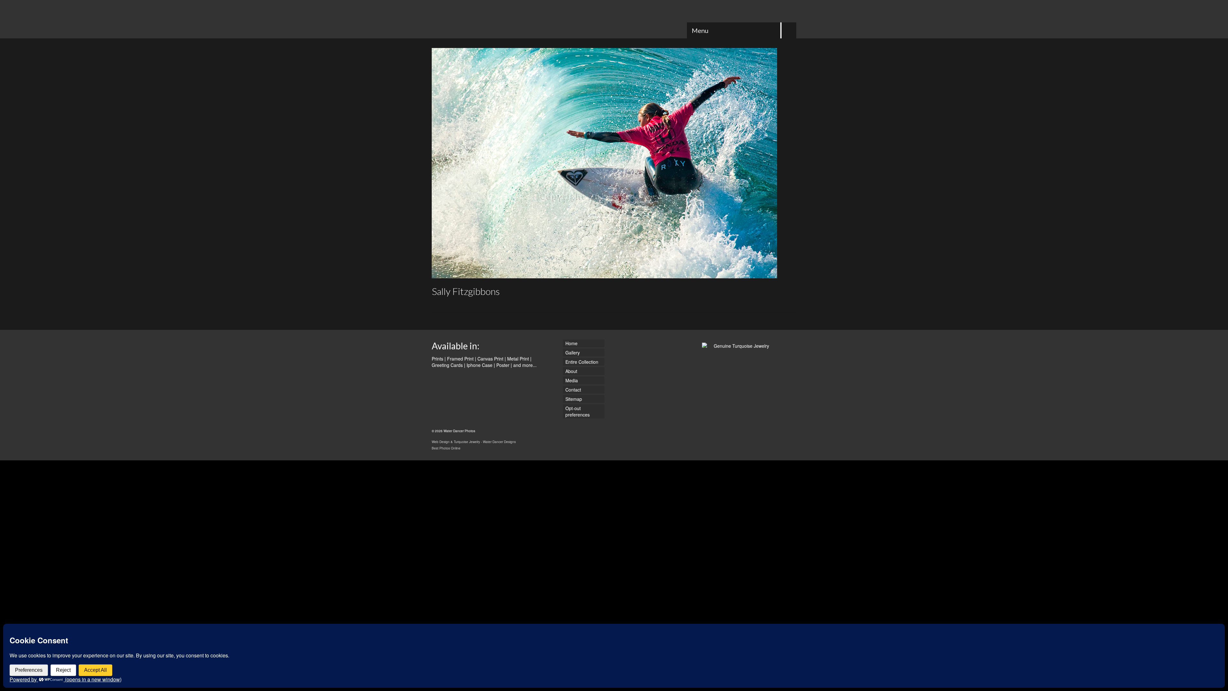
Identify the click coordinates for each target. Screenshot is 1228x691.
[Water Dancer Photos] (489, 19)
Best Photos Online (446, 448)
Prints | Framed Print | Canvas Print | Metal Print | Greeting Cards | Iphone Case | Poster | (481, 361)
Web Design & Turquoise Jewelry (456, 442)
